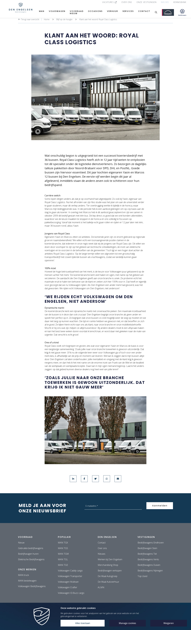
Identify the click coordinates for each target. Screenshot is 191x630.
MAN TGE (63, 565)
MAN (41, 11)
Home (46, 19)
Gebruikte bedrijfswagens (30, 548)
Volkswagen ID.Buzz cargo (71, 592)
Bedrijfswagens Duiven (149, 565)
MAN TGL (63, 559)
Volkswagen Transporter (70, 576)
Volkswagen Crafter (67, 587)
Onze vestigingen (146, 2)
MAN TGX (63, 542)
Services (128, 11)
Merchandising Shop (108, 565)
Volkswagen (57, 11)
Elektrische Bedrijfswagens (31, 559)
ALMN (101, 587)
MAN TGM (63, 553)
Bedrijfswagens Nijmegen (150, 570)
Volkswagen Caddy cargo (70, 570)
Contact (144, 11)
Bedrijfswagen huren (28, 553)
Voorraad (25, 537)
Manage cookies (127, 623)
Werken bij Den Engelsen (110, 559)
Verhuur (112, 11)
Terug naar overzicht (30, 19)
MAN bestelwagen (27, 580)
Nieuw (21, 542)
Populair (64, 537)
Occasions (95, 11)
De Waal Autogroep (107, 576)
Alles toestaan (82, 623)
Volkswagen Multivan (68, 581)
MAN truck (23, 575)
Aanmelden (159, 505)
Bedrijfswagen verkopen (110, 570)
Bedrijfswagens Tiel (147, 553)
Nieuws (165, 2)
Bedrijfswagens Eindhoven (151, 542)
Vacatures (108, 2)
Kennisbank (179, 2)
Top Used (142, 576)
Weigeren (168, 623)
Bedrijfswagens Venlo (148, 559)
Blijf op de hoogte (64, 19)
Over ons (126, 2)
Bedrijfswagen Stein (147, 548)
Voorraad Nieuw (76, 12)
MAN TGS (63, 548)
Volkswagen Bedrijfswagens (32, 586)
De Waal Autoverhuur (108, 581)
